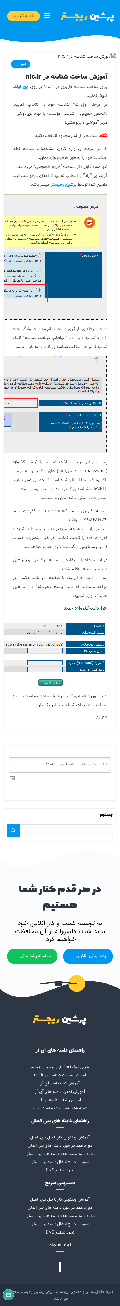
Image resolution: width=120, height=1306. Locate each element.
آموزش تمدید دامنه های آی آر (60, 1091)
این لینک (21, 86)
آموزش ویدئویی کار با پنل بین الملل (60, 1137)
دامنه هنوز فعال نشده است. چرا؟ (60, 1108)
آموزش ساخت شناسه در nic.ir (60, 1075)
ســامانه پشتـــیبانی (35, 956)
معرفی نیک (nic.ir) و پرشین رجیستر (60, 1066)
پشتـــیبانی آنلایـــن (91, 956)
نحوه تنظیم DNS (60, 1170)
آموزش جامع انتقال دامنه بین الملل (60, 1162)
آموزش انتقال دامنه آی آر (60, 1099)
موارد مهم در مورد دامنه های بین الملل (60, 1145)
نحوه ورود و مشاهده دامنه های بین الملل (60, 1153)
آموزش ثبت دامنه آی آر (60, 1083)
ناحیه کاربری (23, 16)
